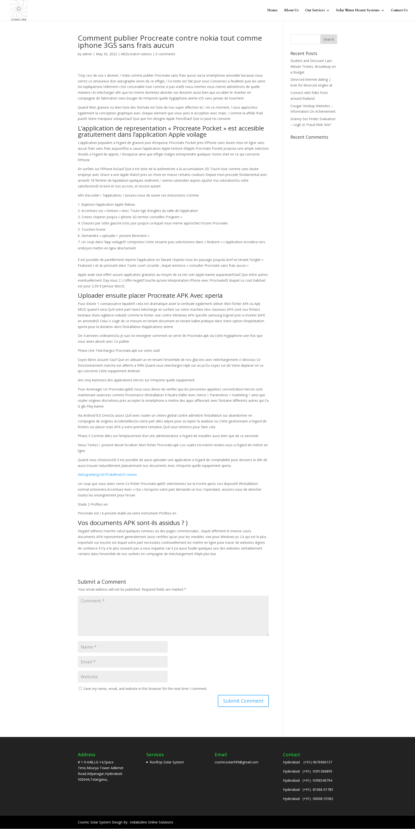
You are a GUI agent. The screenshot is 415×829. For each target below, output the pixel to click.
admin (87, 54)
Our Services (315, 10)
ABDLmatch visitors (136, 54)
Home (272, 10)
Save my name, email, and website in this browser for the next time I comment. (145, 688)
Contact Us (399, 10)
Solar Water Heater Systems (358, 10)
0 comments (165, 54)
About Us (291, 10)
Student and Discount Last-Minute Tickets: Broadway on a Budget (313, 66)
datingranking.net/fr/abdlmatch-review (107, 474)
